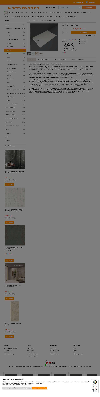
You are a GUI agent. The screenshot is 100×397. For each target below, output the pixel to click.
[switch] (94, 391)
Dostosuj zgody (26, 388)
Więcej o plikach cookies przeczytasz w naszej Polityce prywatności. (16, 384)
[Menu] (97, 380)
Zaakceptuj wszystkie (40, 388)
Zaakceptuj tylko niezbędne (12, 388)
